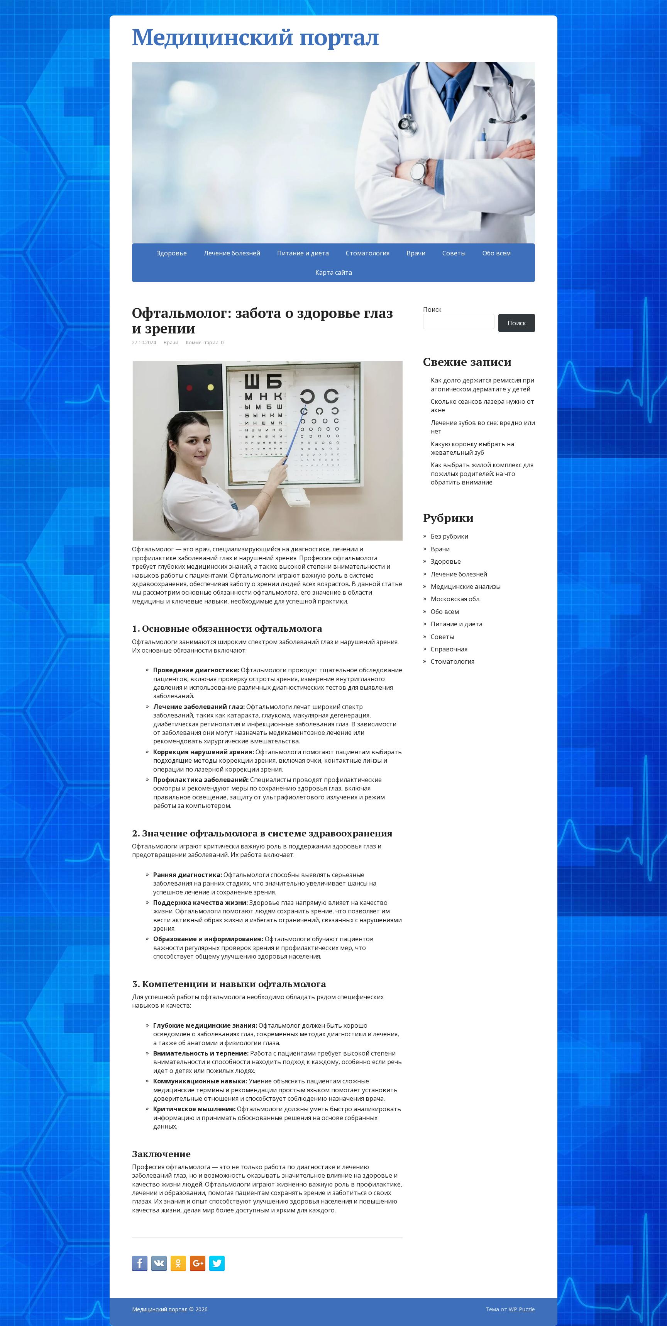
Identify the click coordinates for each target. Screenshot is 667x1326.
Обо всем (496, 253)
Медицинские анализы (466, 586)
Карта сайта (333, 272)
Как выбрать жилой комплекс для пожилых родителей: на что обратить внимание (482, 473)
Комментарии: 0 (204, 342)
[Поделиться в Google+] (197, 1263)
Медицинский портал (255, 36)
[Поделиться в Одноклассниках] (178, 1263)
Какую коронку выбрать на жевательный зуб (472, 448)
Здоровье (172, 253)
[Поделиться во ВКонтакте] (159, 1263)
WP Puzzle (522, 1309)
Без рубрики (449, 536)
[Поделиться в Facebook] (139, 1263)
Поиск (432, 309)
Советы (454, 253)
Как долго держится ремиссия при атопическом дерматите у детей (482, 384)
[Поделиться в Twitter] (217, 1263)
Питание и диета (303, 253)
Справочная (449, 649)
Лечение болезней (232, 253)
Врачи (415, 253)
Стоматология (367, 253)
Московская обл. (456, 599)
